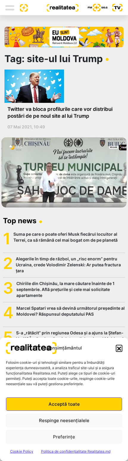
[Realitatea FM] (92, 7)
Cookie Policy (21, 451)
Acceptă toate (64, 404)
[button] (119, 348)
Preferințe (64, 437)
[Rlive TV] (114, 7)
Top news (19, 220)
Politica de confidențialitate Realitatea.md (75, 451)
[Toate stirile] (21, 7)
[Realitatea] (53, 7)
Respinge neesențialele (64, 420)
